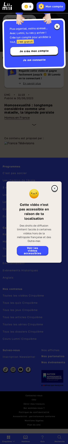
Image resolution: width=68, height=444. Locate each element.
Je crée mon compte (34, 51)
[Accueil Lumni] (7, 6)
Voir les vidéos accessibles (32, 250)
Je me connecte (34, 60)
